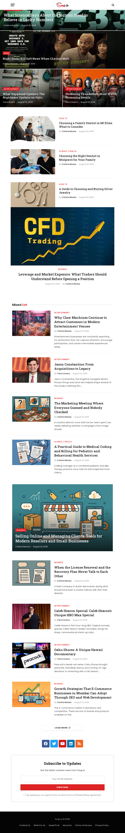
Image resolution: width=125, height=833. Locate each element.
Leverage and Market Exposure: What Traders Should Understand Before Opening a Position (62, 276)
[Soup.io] (62, 5)
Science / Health (68, 151)
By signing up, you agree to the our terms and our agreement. (63, 795)
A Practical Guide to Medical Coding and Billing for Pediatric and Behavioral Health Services (83, 451)
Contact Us (24, 825)
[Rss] (79, 743)
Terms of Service (83, 825)
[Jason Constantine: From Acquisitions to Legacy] (31, 370)
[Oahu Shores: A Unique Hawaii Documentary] (31, 655)
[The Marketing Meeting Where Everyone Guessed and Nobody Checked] (31, 409)
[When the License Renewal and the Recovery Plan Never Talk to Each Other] (31, 573)
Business (62, 269)
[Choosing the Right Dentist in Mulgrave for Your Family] (33, 161)
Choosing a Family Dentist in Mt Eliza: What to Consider (86, 124)
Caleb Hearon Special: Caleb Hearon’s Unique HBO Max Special (83, 613)
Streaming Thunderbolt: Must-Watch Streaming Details (91, 95)
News (6, 53)
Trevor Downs (9, 102)
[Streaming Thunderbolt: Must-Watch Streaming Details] (94, 88)
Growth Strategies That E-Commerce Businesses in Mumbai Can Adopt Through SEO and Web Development (83, 693)
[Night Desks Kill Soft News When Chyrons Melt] (62, 50)
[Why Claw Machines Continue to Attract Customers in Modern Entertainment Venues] (31, 323)
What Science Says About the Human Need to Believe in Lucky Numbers (46, 17)
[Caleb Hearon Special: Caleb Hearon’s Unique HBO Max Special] (31, 616)
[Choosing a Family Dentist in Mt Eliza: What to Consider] (33, 128)
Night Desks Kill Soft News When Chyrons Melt (36, 58)
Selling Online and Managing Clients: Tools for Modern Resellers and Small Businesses (58, 538)
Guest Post (54, 825)
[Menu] (13, 5)
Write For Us (39, 825)
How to (63, 118)
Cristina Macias (11, 25)
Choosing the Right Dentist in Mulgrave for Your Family (79, 157)
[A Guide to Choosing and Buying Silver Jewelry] (33, 194)
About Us (67, 825)
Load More (61, 727)
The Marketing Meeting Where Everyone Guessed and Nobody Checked (78, 407)
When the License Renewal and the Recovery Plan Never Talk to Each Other (82, 571)
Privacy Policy (82, 795)
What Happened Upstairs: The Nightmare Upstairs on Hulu (24, 95)
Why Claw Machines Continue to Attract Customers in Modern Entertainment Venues (80, 321)
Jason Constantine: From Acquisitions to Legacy (74, 366)
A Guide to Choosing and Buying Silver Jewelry (86, 190)
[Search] (112, 5)
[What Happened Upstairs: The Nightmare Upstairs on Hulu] (31, 88)
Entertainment (11, 89)
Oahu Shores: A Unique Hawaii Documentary (78, 652)
